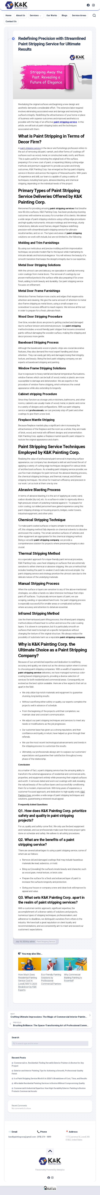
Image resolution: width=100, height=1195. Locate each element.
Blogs (64, 15)
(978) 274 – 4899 (44, 1137)
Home (8, 15)
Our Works (51, 15)
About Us (20, 15)
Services (34, 15)
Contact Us (11, 21)
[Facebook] (88, 5)
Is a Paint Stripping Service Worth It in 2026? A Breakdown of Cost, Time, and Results (50, 1078)
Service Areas (79, 15)
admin (32, 941)
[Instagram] (93, 5)
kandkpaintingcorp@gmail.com (22, 1137)
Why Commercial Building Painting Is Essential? (73, 977)
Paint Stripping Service (46, 942)
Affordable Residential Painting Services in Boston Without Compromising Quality (49, 1083)
